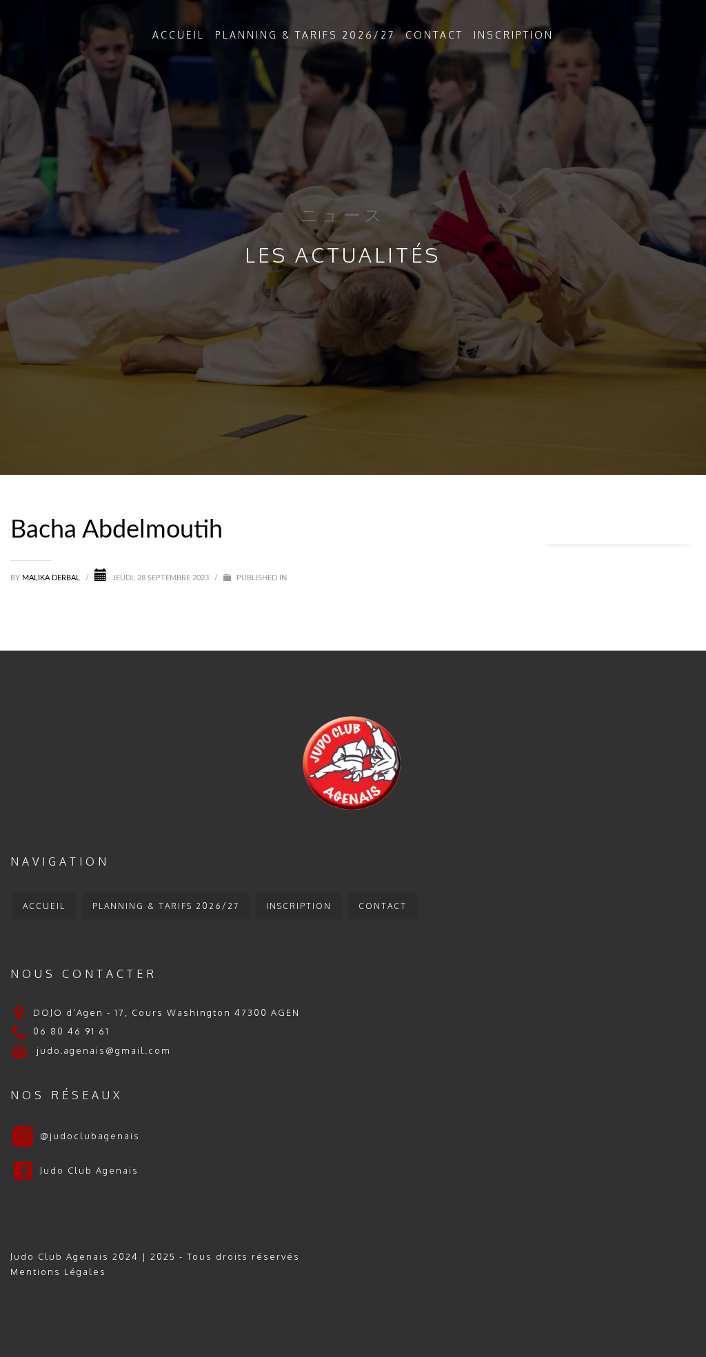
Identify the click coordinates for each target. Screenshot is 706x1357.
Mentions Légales (58, 1271)
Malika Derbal (52, 578)
